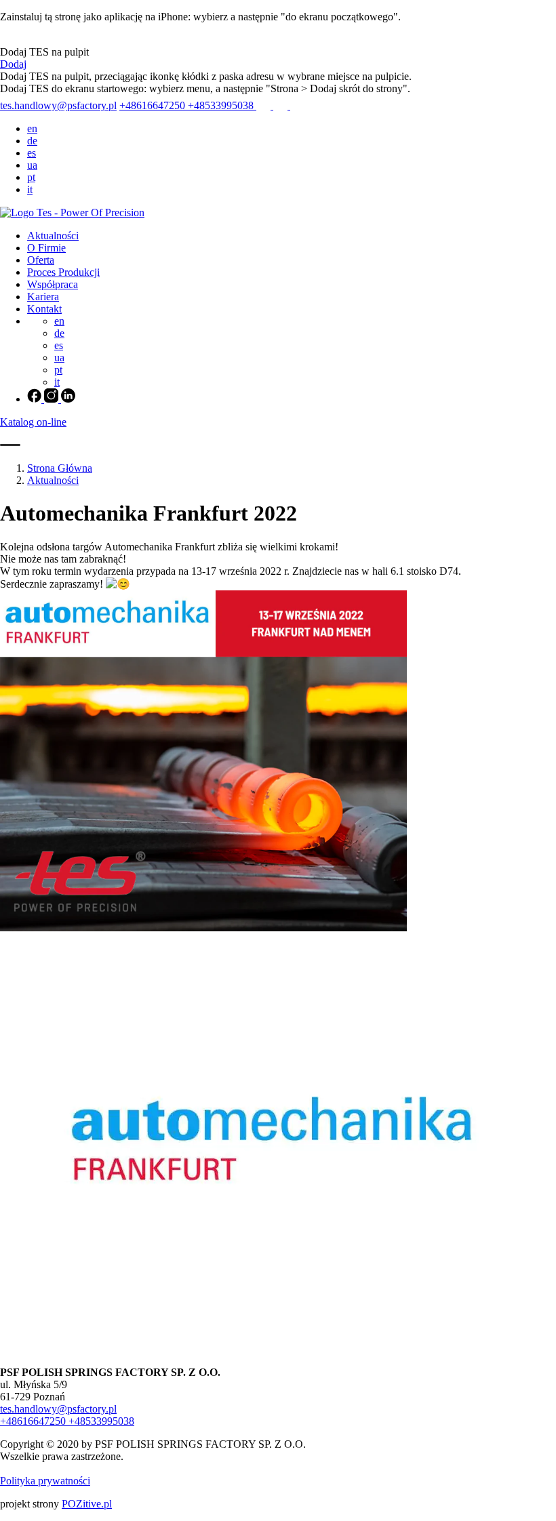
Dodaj (13, 64)
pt (31, 177)
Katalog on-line (33, 422)
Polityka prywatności (45, 1480)
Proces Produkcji (63, 272)
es (31, 153)
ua (32, 165)
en (32, 128)
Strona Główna (59, 468)
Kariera (43, 296)
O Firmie (46, 248)
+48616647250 (153, 105)
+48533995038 (222, 105)
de (32, 140)
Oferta (40, 260)
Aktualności (53, 235)
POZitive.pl (87, 1503)
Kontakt (44, 309)
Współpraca (52, 284)
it (30, 189)
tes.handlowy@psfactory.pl (58, 105)
